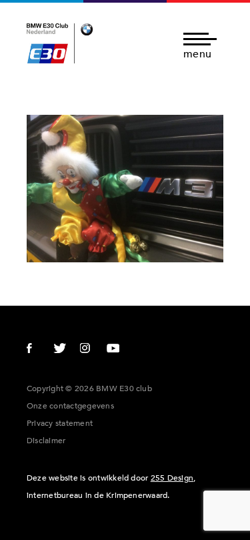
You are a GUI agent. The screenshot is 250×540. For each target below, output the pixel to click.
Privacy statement (60, 423)
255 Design (172, 478)
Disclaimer (46, 440)
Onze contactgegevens (70, 405)
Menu (197, 53)
